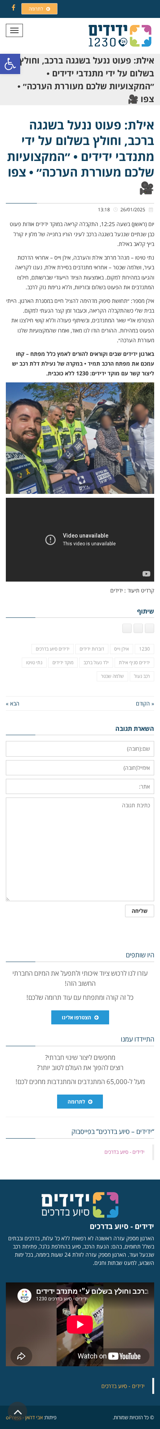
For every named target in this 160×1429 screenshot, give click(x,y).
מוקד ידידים (62, 662)
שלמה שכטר (112, 676)
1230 (144, 649)
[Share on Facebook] (149, 628)
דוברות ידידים (92, 649)
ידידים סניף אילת (134, 662)
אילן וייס (121, 649)
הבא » (12, 703)
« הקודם (145, 703)
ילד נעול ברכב (96, 662)
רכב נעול (142, 676)
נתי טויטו (34, 662)
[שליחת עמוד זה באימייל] (127, 628)
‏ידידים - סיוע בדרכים (124, 1151)
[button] (10, 64)
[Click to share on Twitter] (138, 628)
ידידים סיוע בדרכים (53, 649)
